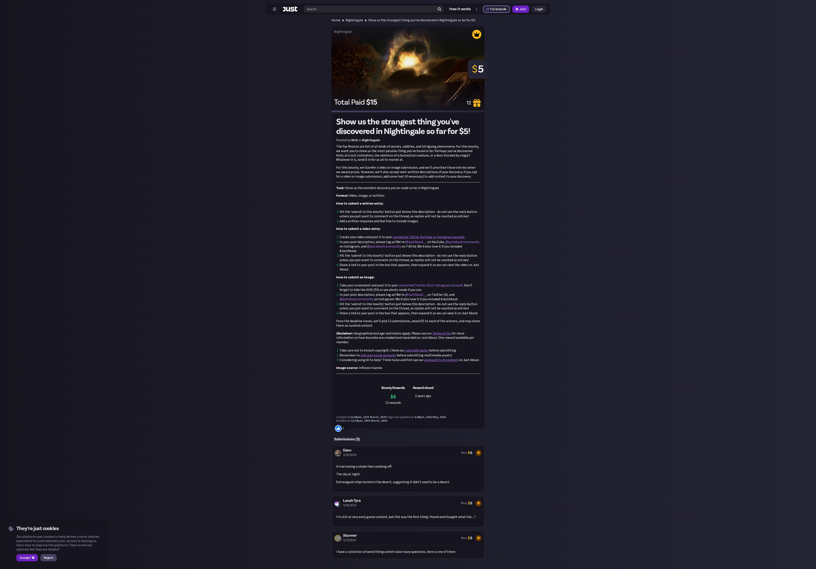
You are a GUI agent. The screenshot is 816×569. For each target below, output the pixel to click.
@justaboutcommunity (462, 242)
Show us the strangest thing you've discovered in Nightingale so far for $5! (421, 20)
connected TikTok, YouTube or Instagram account (429, 237)
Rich (354, 140)
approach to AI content (441, 360)
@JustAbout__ (416, 242)
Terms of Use (441, 333)
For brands (498, 9)
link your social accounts (378, 355)
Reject (48, 558)
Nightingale (354, 20)
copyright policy (417, 350)
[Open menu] (274, 9)
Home (336, 20)
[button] (408, 468)
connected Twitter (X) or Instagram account (430, 285)
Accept (25, 558)
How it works (460, 9)
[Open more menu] (476, 9)
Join (523, 9)
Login (539, 9)
